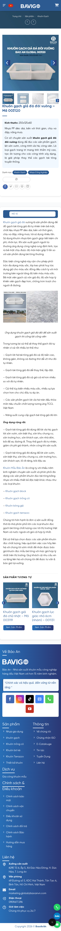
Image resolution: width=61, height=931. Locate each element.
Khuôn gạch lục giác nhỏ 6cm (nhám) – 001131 (43, 616)
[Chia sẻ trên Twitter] (10, 186)
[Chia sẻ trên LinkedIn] (27, 186)
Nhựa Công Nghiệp (38, 172)
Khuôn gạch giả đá (14, 222)
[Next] (53, 62)
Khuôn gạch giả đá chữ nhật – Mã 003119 (16, 616)
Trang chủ (16, 16)
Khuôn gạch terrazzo (17, 513)
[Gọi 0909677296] (57, 907)
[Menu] (4, 5)
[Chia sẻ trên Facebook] (5, 186)
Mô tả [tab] (15, 214)
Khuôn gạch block (15, 491)
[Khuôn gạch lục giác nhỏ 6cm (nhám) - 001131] (45, 595)
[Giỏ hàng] (57, 5)
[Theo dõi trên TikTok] (30, 699)
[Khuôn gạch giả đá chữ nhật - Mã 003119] (16, 595)
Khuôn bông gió (14, 505)
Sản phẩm (29, 16)
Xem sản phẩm (14, 627)
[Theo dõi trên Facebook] (10, 699)
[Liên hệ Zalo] (57, 915)
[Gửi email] (57, 924)
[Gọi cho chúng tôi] (49, 699)
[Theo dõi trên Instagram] (20, 699)
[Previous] (7, 62)
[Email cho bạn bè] (16, 186)
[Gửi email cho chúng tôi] (39, 699)
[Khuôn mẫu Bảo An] (30, 5)
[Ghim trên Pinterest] (22, 186)
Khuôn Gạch (43, 16)
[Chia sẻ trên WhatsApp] (16, 179)
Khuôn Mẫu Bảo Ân (14, 468)
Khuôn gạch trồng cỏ (17, 498)
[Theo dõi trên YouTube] (30, 709)
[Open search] (52, 922)
